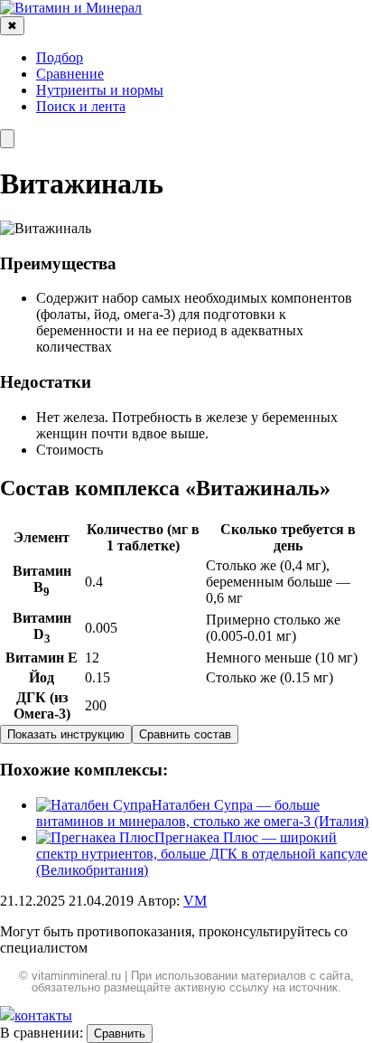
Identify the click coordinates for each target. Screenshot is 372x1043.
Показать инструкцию (66, 734)
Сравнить (119, 1033)
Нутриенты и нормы (99, 90)
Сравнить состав (185, 734)
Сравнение (70, 73)
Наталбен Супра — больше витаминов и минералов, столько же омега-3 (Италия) (202, 813)
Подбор (59, 57)
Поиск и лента (81, 106)
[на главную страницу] (71, 7)
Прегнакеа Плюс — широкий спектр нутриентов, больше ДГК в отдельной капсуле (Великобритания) (201, 854)
